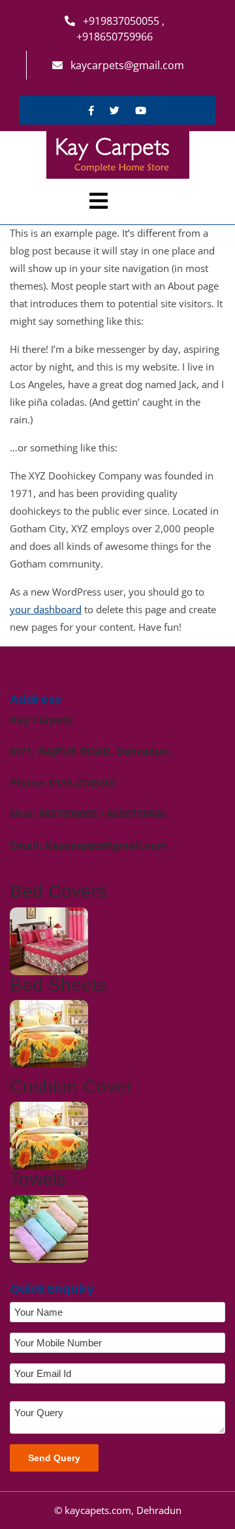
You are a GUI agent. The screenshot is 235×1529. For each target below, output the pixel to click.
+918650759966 (114, 36)
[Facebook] (91, 110)
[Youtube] (141, 110)
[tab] (98, 200)
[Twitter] (114, 110)
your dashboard (46, 609)
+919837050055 (121, 21)
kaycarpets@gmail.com (126, 65)
